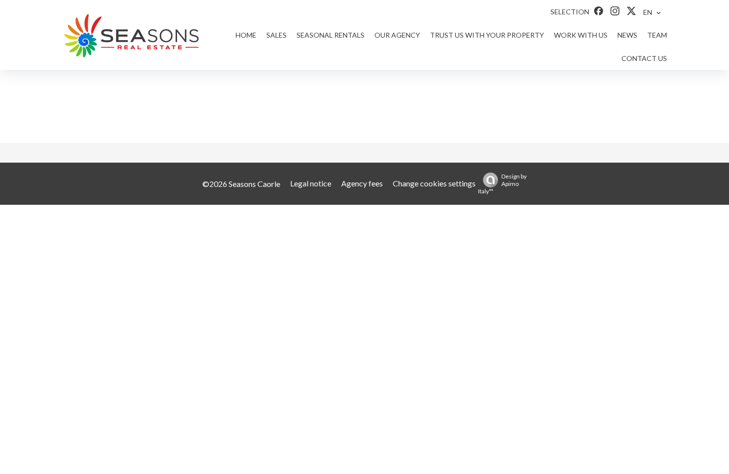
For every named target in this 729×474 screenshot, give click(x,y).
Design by (502, 184)
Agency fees (362, 183)
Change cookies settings (434, 183)
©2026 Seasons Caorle (241, 183)
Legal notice (310, 183)
